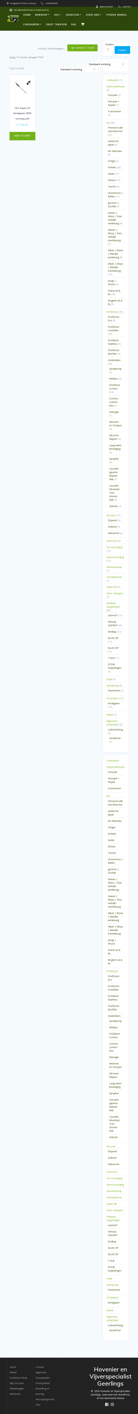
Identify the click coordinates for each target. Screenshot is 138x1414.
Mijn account (17, 1383)
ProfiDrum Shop (18, 1377)
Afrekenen (15, 1393)
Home (27, 14)
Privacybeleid (43, 1383)
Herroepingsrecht (45, 1399)
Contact (40, 1367)
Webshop (41, 14)
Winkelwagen (17, 1388)
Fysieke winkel (116, 14)
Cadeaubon (31, 24)
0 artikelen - (84, 48)
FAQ (73, 24)
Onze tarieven (56, 24)
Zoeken (109, 44)
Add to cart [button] (22, 135)
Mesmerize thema (114, 1398)
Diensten (72, 14)
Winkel (13, 1372)
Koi (56, 14)
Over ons (92, 14)
